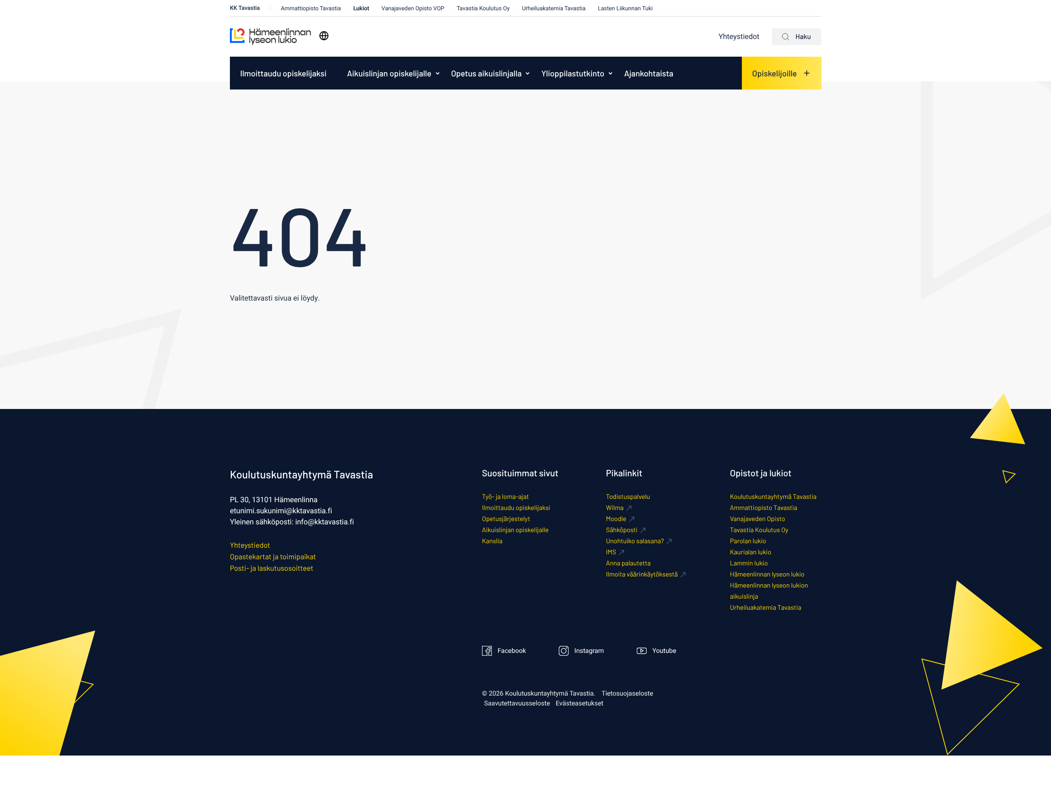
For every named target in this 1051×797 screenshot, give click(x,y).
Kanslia (492, 541)
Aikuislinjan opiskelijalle (389, 73)
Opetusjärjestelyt (506, 519)
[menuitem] (283, 73)
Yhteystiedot (738, 36)
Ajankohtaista (648, 73)
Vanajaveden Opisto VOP (412, 8)
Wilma (615, 508)
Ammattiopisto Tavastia (311, 8)
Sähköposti (622, 530)
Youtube (664, 651)
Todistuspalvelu (628, 497)
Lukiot (361, 8)
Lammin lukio (749, 563)
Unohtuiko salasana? (635, 541)
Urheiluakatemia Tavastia (553, 8)
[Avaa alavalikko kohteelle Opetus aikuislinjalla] (528, 73)
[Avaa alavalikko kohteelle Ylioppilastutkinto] (610, 73)
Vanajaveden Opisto (757, 519)
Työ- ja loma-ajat (505, 497)
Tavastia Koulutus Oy (483, 8)
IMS (611, 552)
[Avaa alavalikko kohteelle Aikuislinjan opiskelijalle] (438, 73)
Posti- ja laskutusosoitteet (271, 567)
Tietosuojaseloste (627, 693)
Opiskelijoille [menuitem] (774, 73)
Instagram (589, 651)
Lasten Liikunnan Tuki (625, 8)
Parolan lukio (748, 541)
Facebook (512, 651)
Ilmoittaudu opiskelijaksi (283, 73)
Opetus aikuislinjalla (486, 73)
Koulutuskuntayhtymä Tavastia (773, 497)
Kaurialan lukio (750, 552)
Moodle (616, 519)
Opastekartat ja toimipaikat (273, 556)
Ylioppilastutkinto (572, 73)
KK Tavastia (245, 8)
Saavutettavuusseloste (517, 703)
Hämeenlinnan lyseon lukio (767, 574)
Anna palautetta (628, 563)
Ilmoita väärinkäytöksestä (642, 574)
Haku (803, 36)
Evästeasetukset (580, 703)
